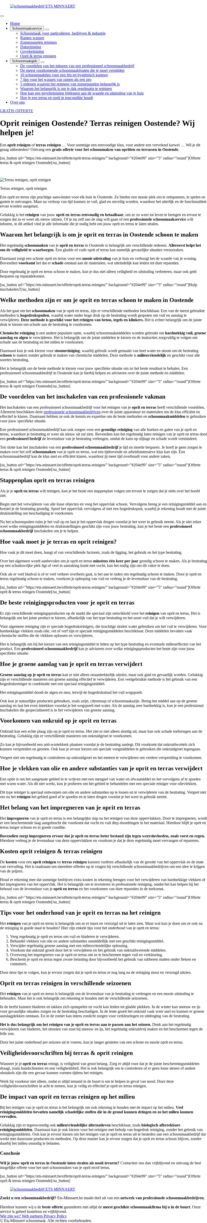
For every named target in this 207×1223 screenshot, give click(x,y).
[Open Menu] (2, 16)
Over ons (17, 102)
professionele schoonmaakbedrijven (72, 412)
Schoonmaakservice (27, 28)
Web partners (33, 1216)
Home (15, 23)
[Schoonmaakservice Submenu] (47, 29)
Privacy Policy (55, 1216)
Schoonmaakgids (24, 61)
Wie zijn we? (11, 1216)
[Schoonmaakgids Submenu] (42, 62)
